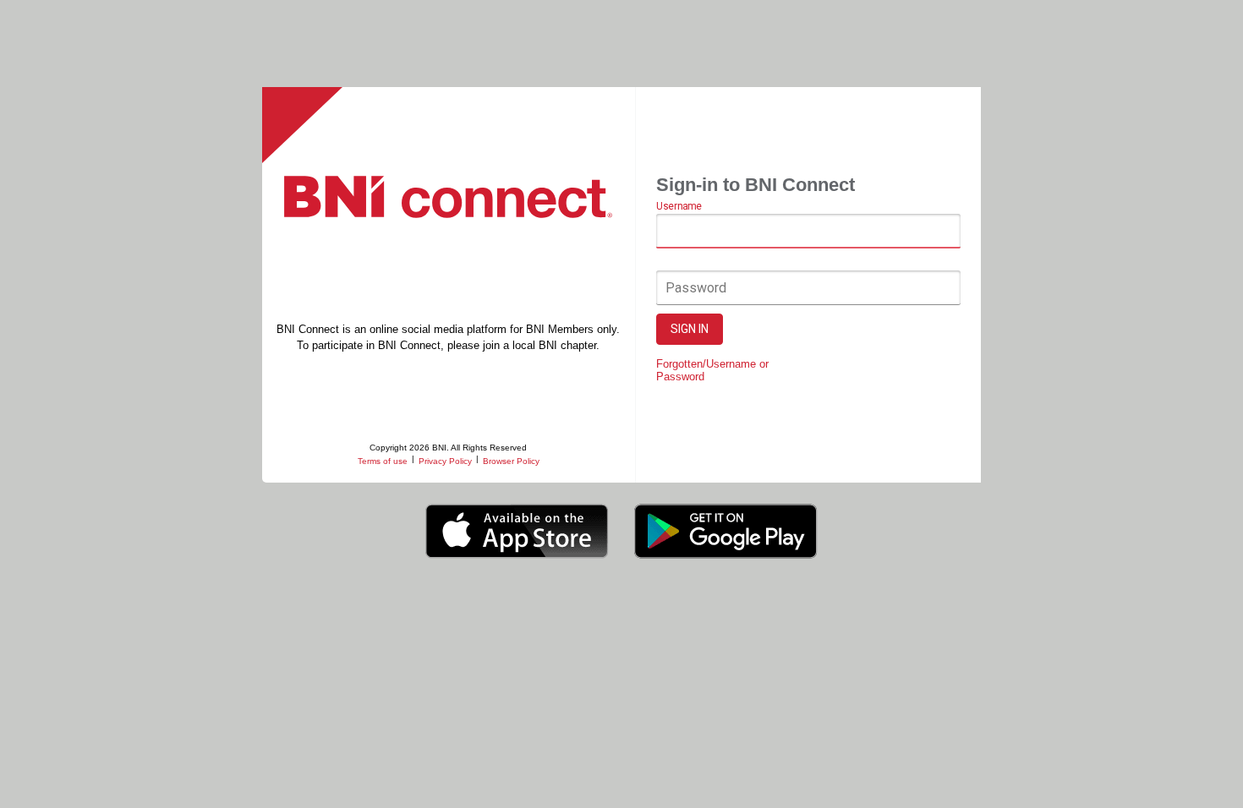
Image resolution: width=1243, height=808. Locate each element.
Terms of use (383, 461)
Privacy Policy (445, 461)
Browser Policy (511, 461)
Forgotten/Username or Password (712, 370)
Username (678, 206)
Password (695, 288)
